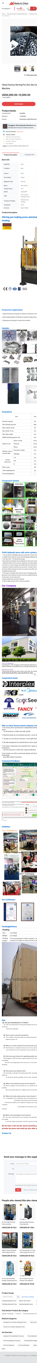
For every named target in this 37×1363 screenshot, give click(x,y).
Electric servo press (24, 1301)
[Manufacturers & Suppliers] (18, 3)
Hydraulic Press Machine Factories (13, 1336)
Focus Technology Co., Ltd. (24, 1355)
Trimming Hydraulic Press (9, 1304)
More (3, 1349)
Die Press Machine (8, 1345)
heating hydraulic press (26, 1304)
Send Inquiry (18, 104)
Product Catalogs (28, 1297)
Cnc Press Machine (23, 1345)
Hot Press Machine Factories (11, 1340)
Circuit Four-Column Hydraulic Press (14, 1327)
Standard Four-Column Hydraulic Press (14, 1322)
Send (18, 1190)
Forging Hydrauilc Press (9, 1301)
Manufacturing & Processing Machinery (17, 14)
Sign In (5, 146)
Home (3, 14)
